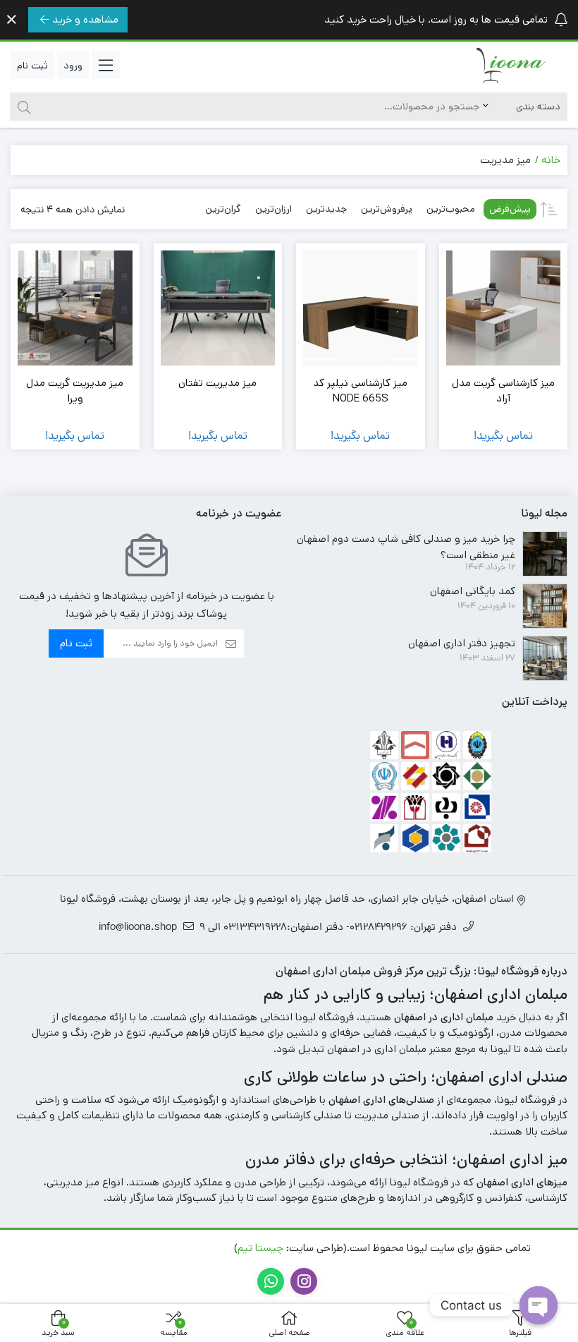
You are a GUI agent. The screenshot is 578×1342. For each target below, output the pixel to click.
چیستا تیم (260, 1247)
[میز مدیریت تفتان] (218, 307)
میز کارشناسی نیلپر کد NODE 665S (360, 390)
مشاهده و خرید (85, 19)
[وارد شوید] (73, 65)
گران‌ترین (223, 209)
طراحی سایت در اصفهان (177, 1247)
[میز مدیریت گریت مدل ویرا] (75, 307)
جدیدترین (326, 209)
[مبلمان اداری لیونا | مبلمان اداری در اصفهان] (511, 65)
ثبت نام (76, 643)
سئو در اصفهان (83, 1247)
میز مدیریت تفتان (217, 382)
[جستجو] (22, 106)
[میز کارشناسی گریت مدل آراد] (503, 307)
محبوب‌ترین (450, 209)
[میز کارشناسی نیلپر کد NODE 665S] (360, 307)
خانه (550, 159)
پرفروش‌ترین (386, 209)
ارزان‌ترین (273, 209)
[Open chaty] (538, 1305)
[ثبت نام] (32, 65)
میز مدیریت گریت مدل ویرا (74, 390)
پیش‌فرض (510, 209)
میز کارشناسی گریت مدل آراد (503, 390)
